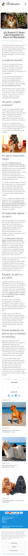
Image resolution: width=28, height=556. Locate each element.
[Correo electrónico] (22, 387)
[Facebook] (3, 387)
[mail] (19, 396)
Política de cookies (6, 553)
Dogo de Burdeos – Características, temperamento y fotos (11, 431)
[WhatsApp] (13, 387)
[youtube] (16, 396)
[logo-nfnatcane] (11, 2)
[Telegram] (17, 387)
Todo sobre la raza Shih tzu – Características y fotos (10, 466)
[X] (8, 387)
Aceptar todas (14, 543)
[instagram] (9, 396)
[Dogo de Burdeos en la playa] (14, 402)
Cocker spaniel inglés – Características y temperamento (13, 501)
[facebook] (12, 396)
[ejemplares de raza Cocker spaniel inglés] (14, 473)
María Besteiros (6, 40)
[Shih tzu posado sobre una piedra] (14, 438)
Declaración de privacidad (15, 553)
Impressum (23, 553)
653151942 (7, 527)
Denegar (14, 546)
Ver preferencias (14, 550)
